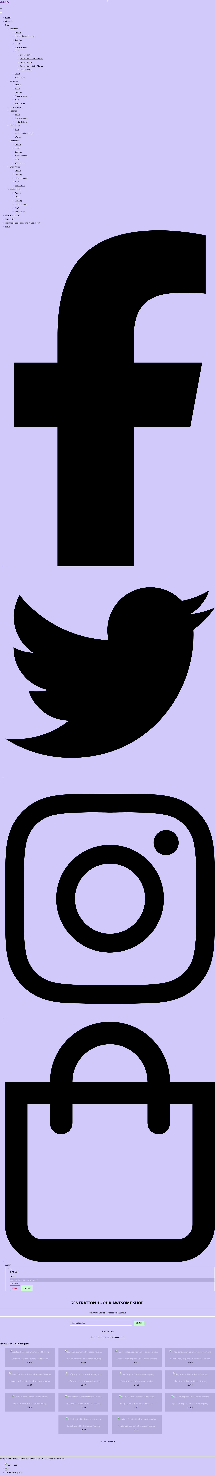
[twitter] (110, 777)
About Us (9, 21)
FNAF (17, 88)
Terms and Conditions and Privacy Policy (22, 223)
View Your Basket (97, 1312)
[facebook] (110, 565)
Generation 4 (26, 62)
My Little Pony (21, 122)
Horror (18, 43)
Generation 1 (26, 55)
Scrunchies (14, 140)
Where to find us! (12, 215)
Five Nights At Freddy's (25, 36)
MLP (17, 51)
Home (7, 17)
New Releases (16, 107)
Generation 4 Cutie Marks (31, 66)
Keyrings (14, 28)
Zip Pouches (15, 189)
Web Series (20, 77)
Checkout (26, 1288)
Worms (18, 137)
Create (61, 1458)
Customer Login (107, 1331)
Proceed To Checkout (116, 1312)
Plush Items (15, 125)
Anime (18, 32)
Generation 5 (26, 69)
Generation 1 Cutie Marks (31, 58)
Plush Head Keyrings (24, 133)
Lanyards (14, 81)
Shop (7, 25)
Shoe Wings (15, 167)
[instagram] (110, 1018)
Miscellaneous (21, 47)
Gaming (18, 40)
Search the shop (107, 1441)
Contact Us (9, 219)
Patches (13, 111)
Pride (17, 73)
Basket (15, 1288)
